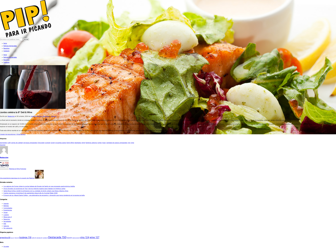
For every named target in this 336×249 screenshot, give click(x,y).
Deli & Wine (70, 143)
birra (17, 237)
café (9, 143)
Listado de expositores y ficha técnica (12, 134)
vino (129, 143)
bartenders (3, 143)
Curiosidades (8, 208)
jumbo (100, 143)
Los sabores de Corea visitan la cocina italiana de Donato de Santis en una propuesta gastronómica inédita (39, 186)
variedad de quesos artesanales (116, 143)
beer (12, 237)
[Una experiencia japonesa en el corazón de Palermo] (39, 178)
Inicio (5, 43)
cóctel (53, 143)
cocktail (47, 143)
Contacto (6, 51)
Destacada (57, 237)
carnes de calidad (17, 143)
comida (45, 237)
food (69, 238)
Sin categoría (8, 228)
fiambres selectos (91, 143)
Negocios (7, 219)
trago (104, 143)
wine (132, 143)
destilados (77, 143)
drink (83, 143)
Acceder (6, 246)
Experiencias (8, 210)
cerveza (39, 237)
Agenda (33, 116)
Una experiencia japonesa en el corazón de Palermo (17, 178)
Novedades (46, 116)
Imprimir (2, 145)
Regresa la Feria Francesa (17, 169)
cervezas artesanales (30, 143)
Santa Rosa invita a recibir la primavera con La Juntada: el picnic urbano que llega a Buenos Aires (36, 191)
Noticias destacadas (10, 46)
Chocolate (41, 143)
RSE (5, 224)
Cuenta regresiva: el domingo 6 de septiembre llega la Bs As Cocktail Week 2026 (30, 193)
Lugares (6, 215)
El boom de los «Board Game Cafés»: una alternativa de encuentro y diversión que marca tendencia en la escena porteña (44, 195)
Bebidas (39, 116)
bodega (25, 237)
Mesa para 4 (8, 217)
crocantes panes (60, 143)
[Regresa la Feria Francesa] (4, 169)
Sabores (53, 116)
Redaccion (11, 116)
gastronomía (76, 237)
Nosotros (6, 48)
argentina (5, 237)
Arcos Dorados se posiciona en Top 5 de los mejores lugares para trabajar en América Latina (34, 188)
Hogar (6, 212)
